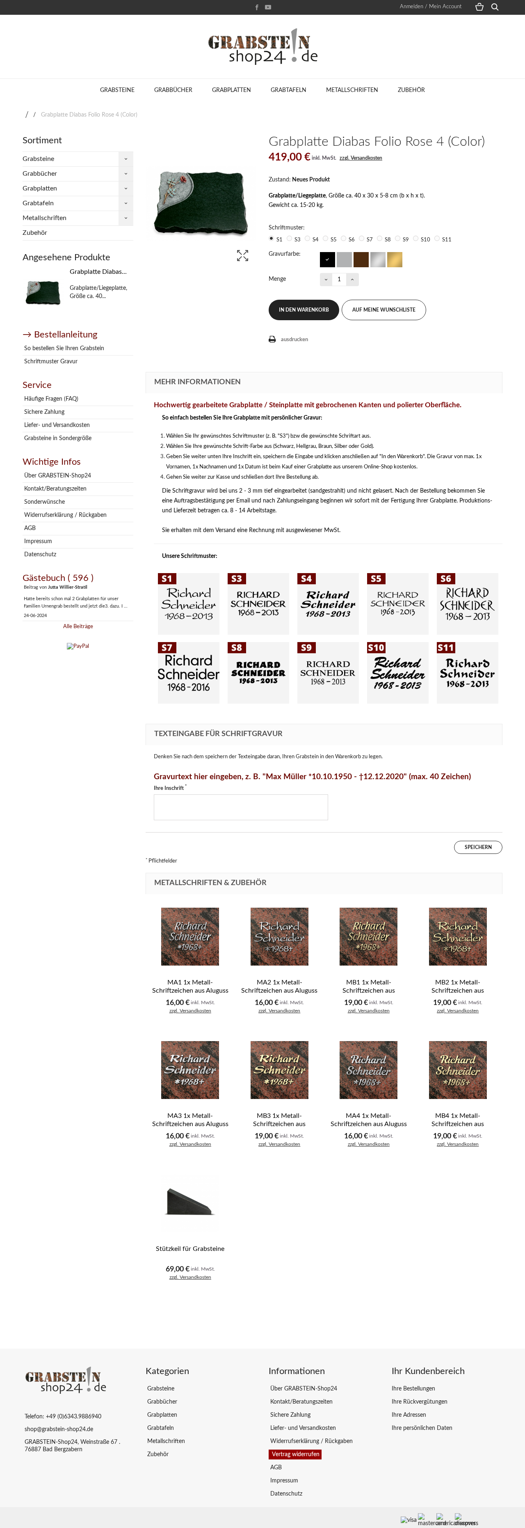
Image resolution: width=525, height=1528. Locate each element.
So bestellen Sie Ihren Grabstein (63, 348)
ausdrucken (294, 339)
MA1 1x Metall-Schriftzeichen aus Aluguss (190, 986)
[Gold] (394, 259)
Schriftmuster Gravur (50, 362)
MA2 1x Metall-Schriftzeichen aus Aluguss (279, 986)
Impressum (37, 541)
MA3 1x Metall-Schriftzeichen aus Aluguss (190, 1120)
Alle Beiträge (78, 626)
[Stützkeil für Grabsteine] (190, 1203)
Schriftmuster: (287, 228)
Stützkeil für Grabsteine (190, 1249)
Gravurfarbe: (285, 254)
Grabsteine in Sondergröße (57, 438)
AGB (29, 528)
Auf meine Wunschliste (383, 309)
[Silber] (377, 259)
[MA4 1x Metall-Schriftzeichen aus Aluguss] (368, 1070)
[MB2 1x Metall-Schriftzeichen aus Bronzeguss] (458, 936)
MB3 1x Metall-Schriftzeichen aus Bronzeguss (279, 1124)
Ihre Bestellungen (413, 1389)
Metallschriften (352, 90)
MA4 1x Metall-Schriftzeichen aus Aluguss (369, 1120)
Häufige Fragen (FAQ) (50, 399)
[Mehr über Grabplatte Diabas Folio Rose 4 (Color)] (43, 293)
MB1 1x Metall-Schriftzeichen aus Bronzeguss (368, 990)
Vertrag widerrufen (295, 1454)
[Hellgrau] (344, 259)
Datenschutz (39, 555)
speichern (478, 847)
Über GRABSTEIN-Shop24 (57, 476)
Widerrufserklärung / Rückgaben (65, 515)
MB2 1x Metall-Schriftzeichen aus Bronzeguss (457, 990)
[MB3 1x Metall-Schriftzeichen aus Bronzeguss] (279, 1070)
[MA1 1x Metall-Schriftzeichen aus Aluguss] (190, 936)
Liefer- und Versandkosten (56, 425)
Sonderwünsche (44, 502)
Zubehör (411, 90)
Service (37, 385)
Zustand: (280, 180)
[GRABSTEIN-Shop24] (262, 46)
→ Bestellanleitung (60, 334)
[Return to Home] (27, 115)
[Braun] (361, 259)
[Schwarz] (327, 259)
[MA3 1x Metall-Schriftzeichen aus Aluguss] (190, 1070)
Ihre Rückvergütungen (419, 1402)
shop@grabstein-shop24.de (59, 1429)
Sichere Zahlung (43, 412)
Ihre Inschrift (170, 788)
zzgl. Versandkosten (361, 158)
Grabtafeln (288, 90)
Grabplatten (231, 90)
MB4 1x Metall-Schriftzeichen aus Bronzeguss (457, 1124)
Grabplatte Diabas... (98, 271)
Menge (277, 279)
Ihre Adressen (409, 1415)
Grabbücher (173, 90)
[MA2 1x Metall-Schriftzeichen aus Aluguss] (279, 936)
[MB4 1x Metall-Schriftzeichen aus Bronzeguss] (458, 1070)
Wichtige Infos (52, 461)
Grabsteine (117, 90)
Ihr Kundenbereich (428, 1371)
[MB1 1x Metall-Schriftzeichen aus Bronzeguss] (368, 936)
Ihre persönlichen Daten (422, 1428)
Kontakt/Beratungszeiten (55, 489)
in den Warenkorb (304, 309)
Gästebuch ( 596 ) (58, 578)
